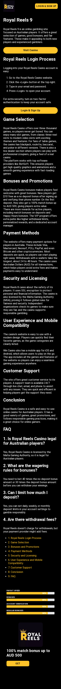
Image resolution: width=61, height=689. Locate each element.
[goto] (9, 10)
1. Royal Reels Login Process (24, 538)
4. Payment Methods (20, 551)
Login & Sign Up (46, 6)
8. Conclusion (15, 571)
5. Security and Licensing (22, 555)
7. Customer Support (20, 567)
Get (17, 663)
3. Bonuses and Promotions (23, 546)
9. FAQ (11, 576)
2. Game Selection (18, 542)
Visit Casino (30, 50)
